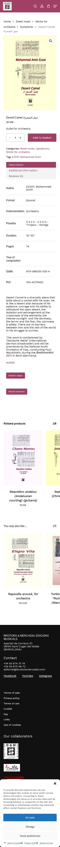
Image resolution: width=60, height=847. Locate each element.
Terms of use (46, 843)
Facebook (10, 675)
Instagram (45, 675)
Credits (8, 708)
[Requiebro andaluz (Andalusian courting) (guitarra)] (23, 457)
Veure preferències (30, 835)
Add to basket (42, 137)
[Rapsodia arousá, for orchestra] (23, 560)
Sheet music (23, 21)
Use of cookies (15, 843)
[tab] (31, 165)
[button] (55, 783)
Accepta (30, 817)
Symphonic (26, 26)
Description (16, 164)
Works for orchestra (18, 152)
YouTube (27, 675)
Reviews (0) (16, 176)
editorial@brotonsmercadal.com (24, 669)
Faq (6, 714)
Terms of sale (12, 692)
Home (7, 21)
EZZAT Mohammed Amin (26, 157)
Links (7, 719)
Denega (30, 826)
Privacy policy (31, 843)
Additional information (23, 170)
